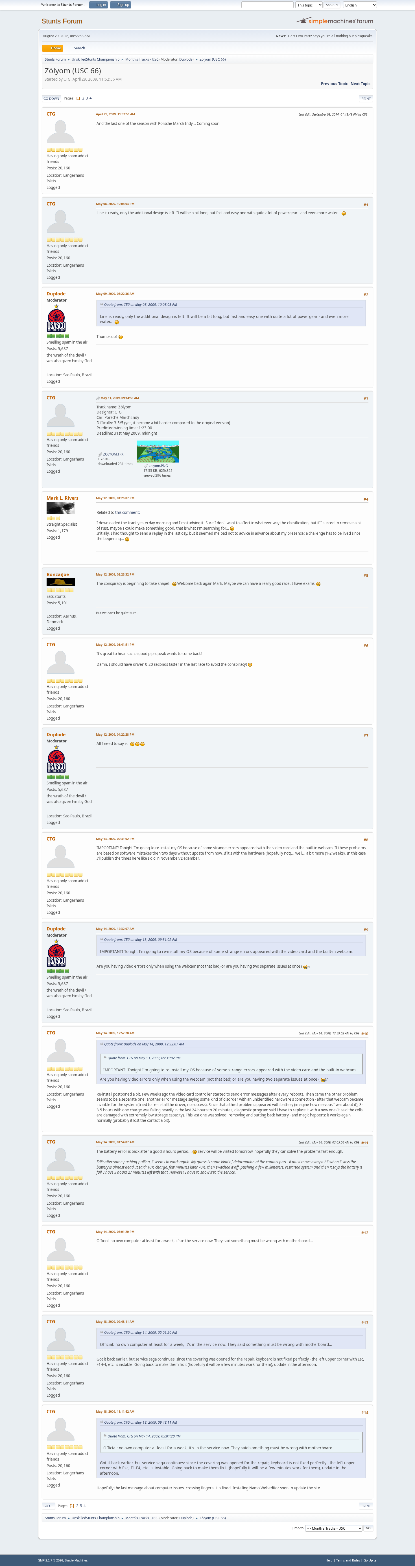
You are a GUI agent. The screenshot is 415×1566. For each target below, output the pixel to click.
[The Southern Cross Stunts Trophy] (49, 368)
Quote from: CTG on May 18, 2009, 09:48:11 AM (140, 1422)
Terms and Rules (348, 1560)
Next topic (360, 83)
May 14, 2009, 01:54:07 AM (115, 1142)
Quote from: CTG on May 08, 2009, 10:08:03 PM (140, 304)
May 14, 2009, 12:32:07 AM (115, 928)
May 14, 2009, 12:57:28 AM (115, 1033)
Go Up (48, 1506)
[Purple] (49, 609)
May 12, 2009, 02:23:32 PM (115, 574)
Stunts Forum (62, 21)
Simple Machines (76, 1560)
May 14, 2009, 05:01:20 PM (115, 1231)
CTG (51, 114)
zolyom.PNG (158, 465)
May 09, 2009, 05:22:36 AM (115, 293)
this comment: (127, 512)
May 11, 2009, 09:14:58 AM (120, 398)
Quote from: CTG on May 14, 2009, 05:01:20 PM (140, 1332)
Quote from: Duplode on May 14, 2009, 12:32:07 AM (144, 1044)
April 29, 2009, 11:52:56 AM (115, 114)
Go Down (51, 98)
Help (329, 1560)
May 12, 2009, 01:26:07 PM (115, 498)
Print (366, 98)
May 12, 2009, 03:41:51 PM (115, 644)
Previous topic (334, 83)
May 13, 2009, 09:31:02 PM (115, 839)
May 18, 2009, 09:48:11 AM (115, 1321)
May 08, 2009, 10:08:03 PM (115, 204)
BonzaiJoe (58, 574)
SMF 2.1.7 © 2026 (50, 1560)
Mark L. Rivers (62, 498)
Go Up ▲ (370, 1560)
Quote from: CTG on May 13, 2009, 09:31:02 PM (140, 939)
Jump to (297, 1527)
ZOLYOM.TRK (112, 454)
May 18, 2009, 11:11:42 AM (115, 1411)
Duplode (186, 59)
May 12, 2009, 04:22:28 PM (115, 734)
